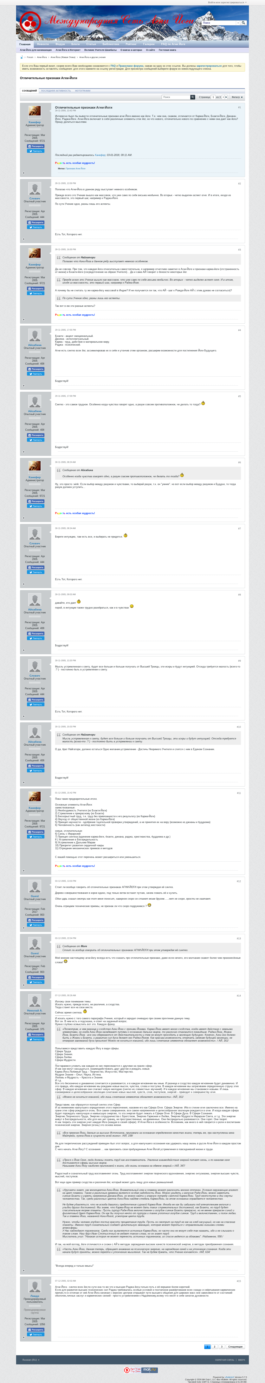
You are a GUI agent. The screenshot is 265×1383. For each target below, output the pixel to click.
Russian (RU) (30, 1360)
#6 (239, 462)
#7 (239, 528)
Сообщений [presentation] (29, 91)
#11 (239, 793)
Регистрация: (32, 135)
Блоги (75, 44)
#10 (239, 727)
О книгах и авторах (131, 50)
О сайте (150, 50)
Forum (30, 57)
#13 (239, 938)
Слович (34, 198)
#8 (239, 594)
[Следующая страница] (226, 97)
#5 (239, 396)
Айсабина (35, 345)
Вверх (241, 1360)
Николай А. (34, 1010)
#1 (239, 107)
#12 (239, 881)
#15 (239, 1281)
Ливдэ (34, 1295)
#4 (239, 330)
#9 (239, 661)
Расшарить (37, 146)
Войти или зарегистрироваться (226, 2)
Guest (35, 896)
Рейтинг (131, 44)
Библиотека (111, 44)
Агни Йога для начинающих (36, 50)
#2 (239, 183)
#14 (239, 995)
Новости (43, 44)
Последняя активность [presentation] (56, 91)
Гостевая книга (167, 50)
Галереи (149, 44)
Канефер (35, 122)
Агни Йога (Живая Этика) (63, 57)
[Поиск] (243, 22)
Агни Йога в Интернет (68, 50)
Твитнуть (37, 150)
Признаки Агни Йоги (75, 168)
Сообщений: (32, 140)
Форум (60, 44)
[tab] (29, 90)
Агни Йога (42, 57)
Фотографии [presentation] (82, 91)
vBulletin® (229, 1377)
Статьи (91, 44)
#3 (239, 249)
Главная (24, 44)
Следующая (235, 1346)
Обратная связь (224, 1360)
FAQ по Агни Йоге (173, 44)
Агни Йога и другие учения (92, 57)
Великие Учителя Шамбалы (100, 50)
